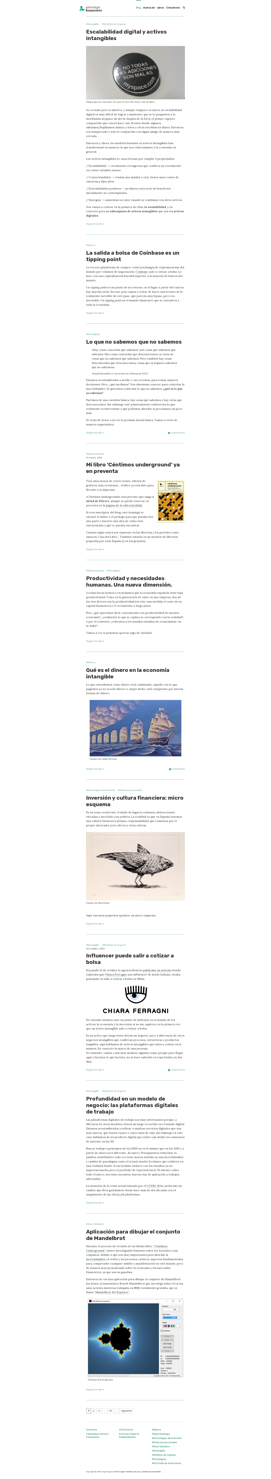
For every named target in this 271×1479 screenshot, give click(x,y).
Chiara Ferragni (115, 974)
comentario (177, 768)
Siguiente (126, 1410)
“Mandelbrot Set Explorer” (111, 1292)
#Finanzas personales (130, 790)
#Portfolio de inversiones (166, 1463)
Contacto (91, 1429)
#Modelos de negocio (114, 24)
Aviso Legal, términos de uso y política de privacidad (137, 1472)
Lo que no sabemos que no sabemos (134, 342)
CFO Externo (126, 1429)
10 (110, 1410)
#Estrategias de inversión (100, 790)
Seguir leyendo (94, 223)
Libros (160, 7)
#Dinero (91, 245)
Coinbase (142, 271)
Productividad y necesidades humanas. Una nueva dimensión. (129, 581)
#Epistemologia (95, 453)
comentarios (177, 432)
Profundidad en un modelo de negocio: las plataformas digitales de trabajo (132, 1105)
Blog (138, 7)
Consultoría (173, 7)
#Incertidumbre (95, 1224)
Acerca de (149, 7)
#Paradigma (93, 334)
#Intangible (92, 24)
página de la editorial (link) (124, 505)
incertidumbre (95, 1259)
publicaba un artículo (157, 970)
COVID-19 (153, 1186)
